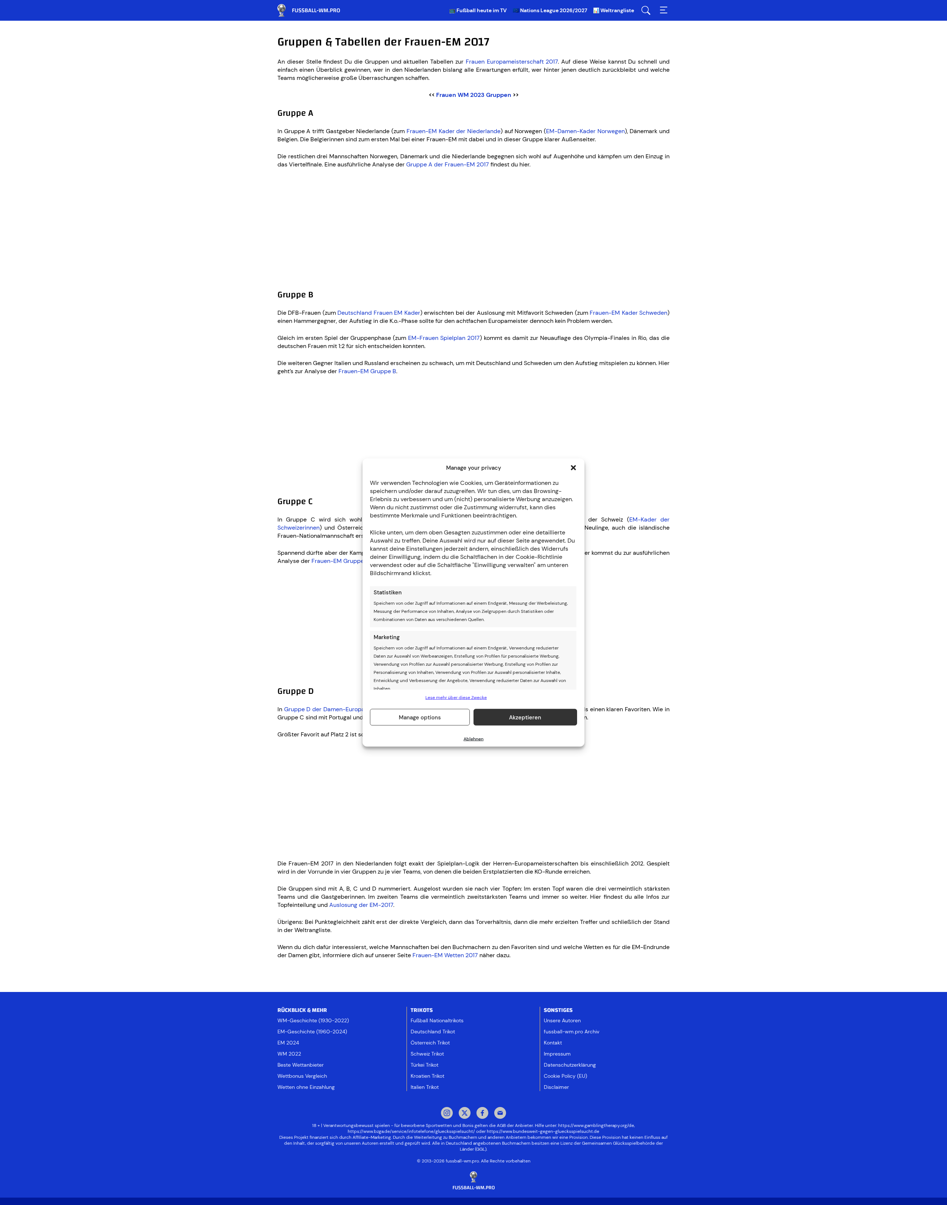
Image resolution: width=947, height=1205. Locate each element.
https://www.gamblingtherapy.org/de (596, 1125)
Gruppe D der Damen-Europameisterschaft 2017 (350, 709)
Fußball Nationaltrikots (437, 1020)
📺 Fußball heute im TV (478, 10)
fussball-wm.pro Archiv (571, 1031)
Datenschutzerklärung (570, 1064)
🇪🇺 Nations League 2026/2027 (550, 10)
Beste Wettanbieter (300, 1064)
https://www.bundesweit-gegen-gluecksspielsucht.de (543, 1131)
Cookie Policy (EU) (565, 1076)
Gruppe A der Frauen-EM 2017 (447, 164)
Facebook (482, 1114)
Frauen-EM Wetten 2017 (445, 955)
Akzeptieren (525, 717)
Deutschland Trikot (433, 1031)
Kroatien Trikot (427, 1076)
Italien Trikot (425, 1087)
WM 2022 (289, 1053)
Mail (500, 1114)
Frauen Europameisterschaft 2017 (512, 61)
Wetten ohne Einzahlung (306, 1087)
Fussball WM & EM (314, 10)
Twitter (465, 1114)
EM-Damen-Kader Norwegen (585, 131)
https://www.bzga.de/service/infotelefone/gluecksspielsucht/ (411, 1131)
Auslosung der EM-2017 (361, 905)
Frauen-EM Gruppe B (367, 371)
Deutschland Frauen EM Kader (378, 313)
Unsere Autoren (562, 1020)
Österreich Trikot (430, 1042)
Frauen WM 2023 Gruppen (473, 95)
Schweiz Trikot (427, 1053)
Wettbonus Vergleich (302, 1076)
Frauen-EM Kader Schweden (628, 313)
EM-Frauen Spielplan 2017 (444, 338)
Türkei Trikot (424, 1064)
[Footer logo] (473, 1180)
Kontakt (553, 1042)
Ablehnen (473, 739)
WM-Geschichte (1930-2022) (313, 1020)
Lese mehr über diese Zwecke (456, 698)
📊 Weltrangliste (613, 10)
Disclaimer (556, 1087)
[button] (573, 468)
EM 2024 (288, 1042)
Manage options (420, 717)
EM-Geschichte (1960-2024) (312, 1031)
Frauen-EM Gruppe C (340, 561)
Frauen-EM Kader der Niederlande (454, 131)
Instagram (447, 1114)
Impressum (557, 1053)
